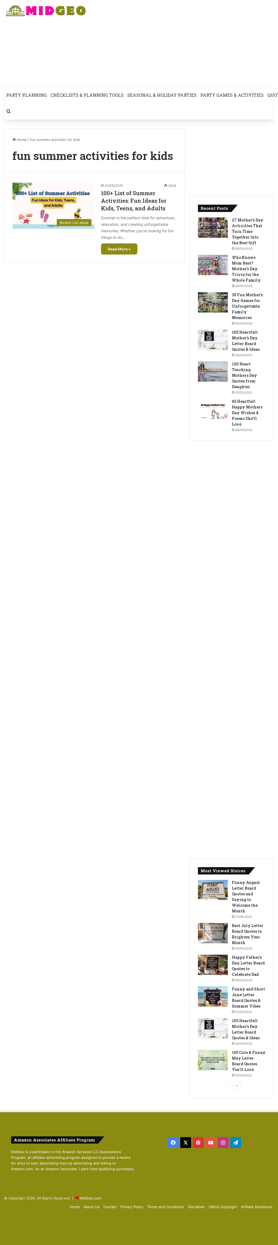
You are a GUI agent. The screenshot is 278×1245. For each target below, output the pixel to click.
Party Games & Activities (232, 95)
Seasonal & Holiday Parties (162, 95)
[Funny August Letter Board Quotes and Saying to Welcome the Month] (213, 890)
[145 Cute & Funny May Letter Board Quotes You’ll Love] (213, 1060)
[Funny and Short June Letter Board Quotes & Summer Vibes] (213, 996)
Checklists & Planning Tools (87, 95)
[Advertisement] (185, 43)
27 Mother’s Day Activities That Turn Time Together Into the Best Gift (247, 231)
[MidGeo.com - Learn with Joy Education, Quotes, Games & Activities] (46, 11)
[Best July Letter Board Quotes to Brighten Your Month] (213, 933)
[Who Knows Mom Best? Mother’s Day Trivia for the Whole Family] (213, 265)
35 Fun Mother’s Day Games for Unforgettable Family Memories (247, 306)
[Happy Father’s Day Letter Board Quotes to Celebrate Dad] (213, 965)
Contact (110, 1207)
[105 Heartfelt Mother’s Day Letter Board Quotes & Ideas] (213, 340)
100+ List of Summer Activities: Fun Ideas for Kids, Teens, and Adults (133, 200)
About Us (92, 1207)
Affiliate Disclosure (257, 1207)
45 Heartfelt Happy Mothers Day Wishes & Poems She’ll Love (247, 413)
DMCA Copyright (223, 1207)
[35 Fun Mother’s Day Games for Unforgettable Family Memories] (213, 302)
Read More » (119, 249)
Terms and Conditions (165, 1207)
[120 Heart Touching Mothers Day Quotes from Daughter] (213, 371)
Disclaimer (196, 1207)
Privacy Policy (132, 1207)
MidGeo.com (90, 1198)
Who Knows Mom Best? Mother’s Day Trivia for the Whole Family (246, 269)
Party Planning (26, 95)
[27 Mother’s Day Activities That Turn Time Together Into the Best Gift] (213, 227)
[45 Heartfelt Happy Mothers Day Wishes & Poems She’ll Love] (213, 409)
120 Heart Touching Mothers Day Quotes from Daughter (244, 375)
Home (21, 139)
